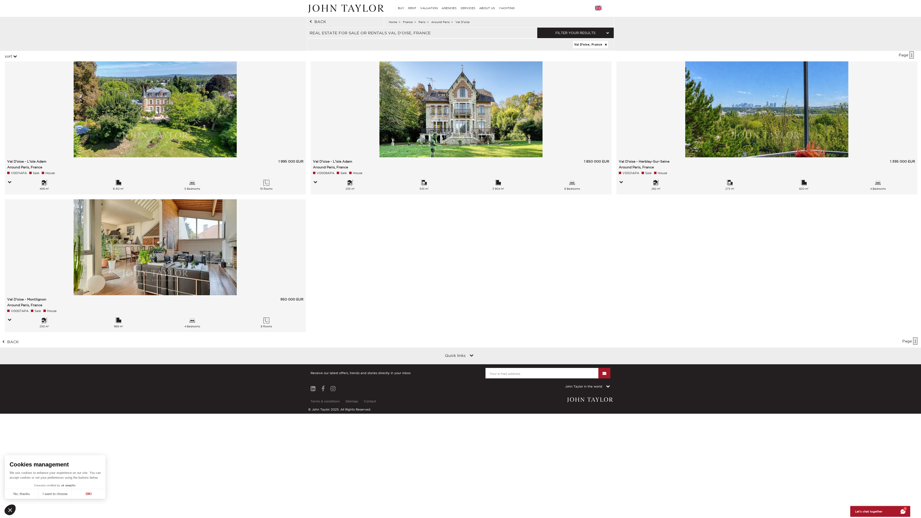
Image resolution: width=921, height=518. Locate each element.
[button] (10, 510)
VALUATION (429, 8)
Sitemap (351, 401)
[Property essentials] (9, 182)
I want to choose (55, 494)
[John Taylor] (345, 8)
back (320, 21)
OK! (89, 494)
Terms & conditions (325, 401)
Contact (370, 401)
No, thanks (21, 494)
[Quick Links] (471, 355)
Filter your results (575, 33)
